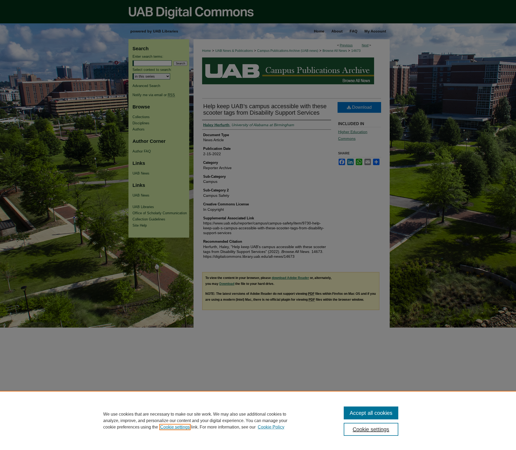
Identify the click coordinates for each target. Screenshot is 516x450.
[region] (258, 420)
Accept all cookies (371, 413)
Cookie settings (175, 427)
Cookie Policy (271, 427)
